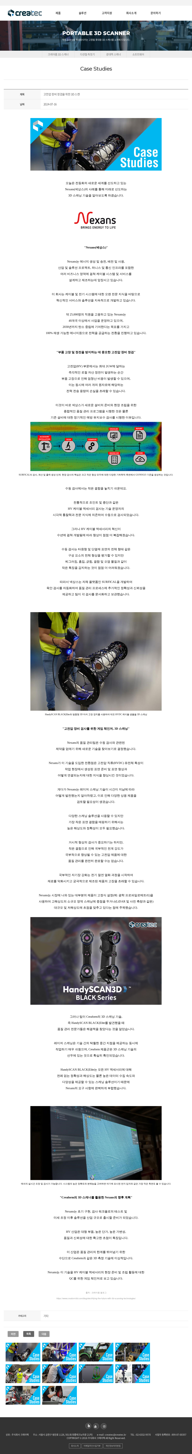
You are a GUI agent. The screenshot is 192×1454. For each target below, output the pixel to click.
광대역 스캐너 (113, 54)
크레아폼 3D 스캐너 (58, 54)
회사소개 (131, 13)
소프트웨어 (138, 54)
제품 (58, 13)
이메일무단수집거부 (92, 1445)
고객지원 (107, 13)
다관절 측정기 (87, 54)
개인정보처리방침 (113, 1445)
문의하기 (156, 13)
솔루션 (82, 13)
